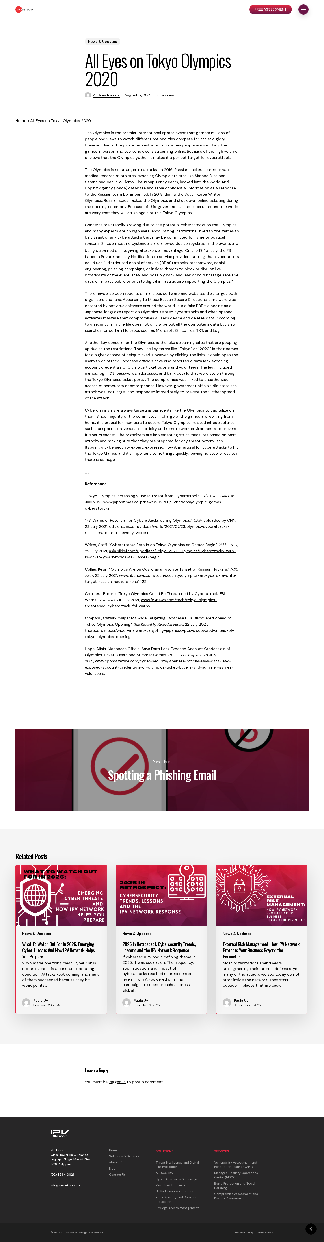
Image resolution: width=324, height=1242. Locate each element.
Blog (112, 1168)
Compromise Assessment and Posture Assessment (236, 1196)
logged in (117, 1081)
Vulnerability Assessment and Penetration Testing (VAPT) (235, 1164)
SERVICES (221, 1151)
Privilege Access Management (177, 1208)
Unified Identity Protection (175, 1191)
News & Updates (102, 41)
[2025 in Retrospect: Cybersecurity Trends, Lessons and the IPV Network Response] (161, 939)
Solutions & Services (124, 1156)
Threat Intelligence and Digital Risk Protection (177, 1164)
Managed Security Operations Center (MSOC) (236, 1175)
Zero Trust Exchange (170, 1185)
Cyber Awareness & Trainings (177, 1179)
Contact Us (117, 1175)
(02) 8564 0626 (63, 1175)
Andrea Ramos (106, 95)
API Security (164, 1173)
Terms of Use (264, 1232)
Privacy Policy (244, 1232)
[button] (303, 9)
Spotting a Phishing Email (162, 770)
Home (20, 120)
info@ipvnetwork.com (67, 1185)
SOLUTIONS (164, 1151)
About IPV (116, 1162)
